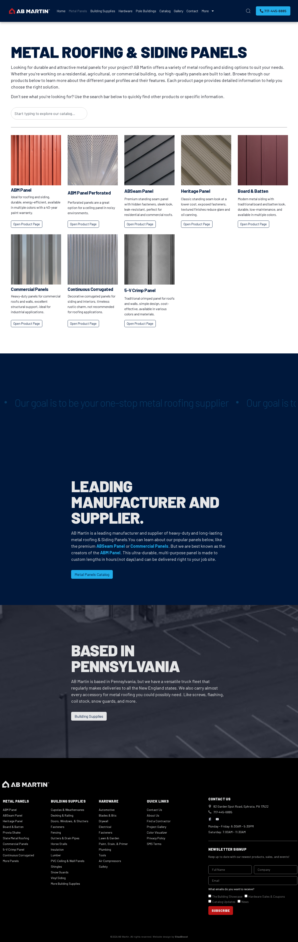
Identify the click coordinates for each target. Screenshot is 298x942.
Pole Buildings (146, 11)
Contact (192, 11)
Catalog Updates (223, 902)
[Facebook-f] (209, 819)
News (245, 902)
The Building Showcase (227, 896)
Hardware (125, 11)
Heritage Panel (195, 191)
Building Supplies (102, 11)
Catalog (165, 11)
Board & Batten (253, 191)
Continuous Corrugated (90, 289)
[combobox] (49, 113)
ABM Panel (21, 190)
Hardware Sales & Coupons (266, 896)
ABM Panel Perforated (89, 192)
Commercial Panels (29, 289)
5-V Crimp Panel (140, 290)
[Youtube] (217, 819)
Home (61, 11)
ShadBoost (181, 936)
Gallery (178, 11)
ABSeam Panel (138, 191)
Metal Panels (78, 11)
